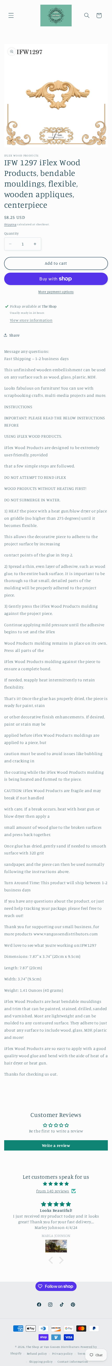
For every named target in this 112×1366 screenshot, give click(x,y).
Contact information (73, 1361)
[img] (56, 1184)
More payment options (56, 292)
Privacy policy (62, 1353)
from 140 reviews (52, 1191)
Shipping (10, 224)
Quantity (11, 233)
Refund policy (37, 1353)
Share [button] (14, 335)
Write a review (56, 1145)
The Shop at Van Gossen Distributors (53, 1347)
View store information (31, 320)
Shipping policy (41, 1361)
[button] (11, 15)
